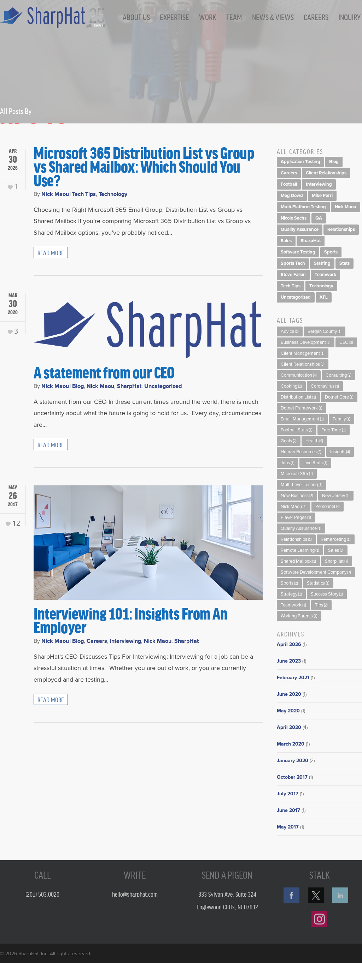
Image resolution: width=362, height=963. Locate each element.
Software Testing (298, 252)
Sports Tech (293, 263)
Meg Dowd (292, 195)
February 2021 (293, 678)
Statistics (318, 583)
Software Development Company (316, 572)
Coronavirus (325, 386)
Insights (340, 452)
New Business (297, 495)
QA (318, 218)
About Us (136, 16)
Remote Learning (300, 550)
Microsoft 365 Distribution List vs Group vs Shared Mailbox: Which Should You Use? (144, 166)
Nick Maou (55, 194)
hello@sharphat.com (135, 893)
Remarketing (336, 539)
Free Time (333, 430)
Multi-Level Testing (301, 485)
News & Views (273, 16)
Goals (289, 441)
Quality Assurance (300, 229)
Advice (290, 331)
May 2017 (288, 827)
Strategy (291, 594)
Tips (321, 605)
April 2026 (289, 644)
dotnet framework (301, 408)
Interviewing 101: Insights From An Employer (130, 619)
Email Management (302, 419)
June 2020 (289, 694)
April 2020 (289, 727)
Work (207, 16)
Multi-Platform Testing (303, 207)
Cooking (291, 386)
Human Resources (301, 452)
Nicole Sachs (293, 218)
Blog (78, 386)
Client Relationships (326, 173)
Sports (331, 252)
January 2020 (292, 761)
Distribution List (298, 397)
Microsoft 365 (297, 474)
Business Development (306, 342)
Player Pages (296, 517)
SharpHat (129, 386)
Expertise (174, 16)
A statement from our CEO (104, 372)
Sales (286, 241)
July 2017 (287, 794)
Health (314, 441)
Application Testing (300, 162)
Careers (316, 16)
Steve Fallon (293, 274)
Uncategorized (163, 386)
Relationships (341, 229)
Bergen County (324, 331)
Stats (344, 263)
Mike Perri (322, 195)
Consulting (338, 375)
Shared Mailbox (298, 561)
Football (289, 184)
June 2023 (289, 661)
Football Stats (297, 430)
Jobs (287, 463)
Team (234, 16)
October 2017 (292, 777)
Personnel (327, 506)
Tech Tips (84, 194)
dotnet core (339, 397)
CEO (346, 342)
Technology (113, 194)
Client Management (303, 353)
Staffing (322, 263)
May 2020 (288, 711)
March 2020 (290, 744)
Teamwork (325, 274)
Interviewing (125, 641)
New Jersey (336, 495)
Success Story (327, 594)
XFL (324, 297)
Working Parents (299, 616)
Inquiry (349, 16)
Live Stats (315, 463)
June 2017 (288, 810)
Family (341, 419)
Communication (299, 375)
